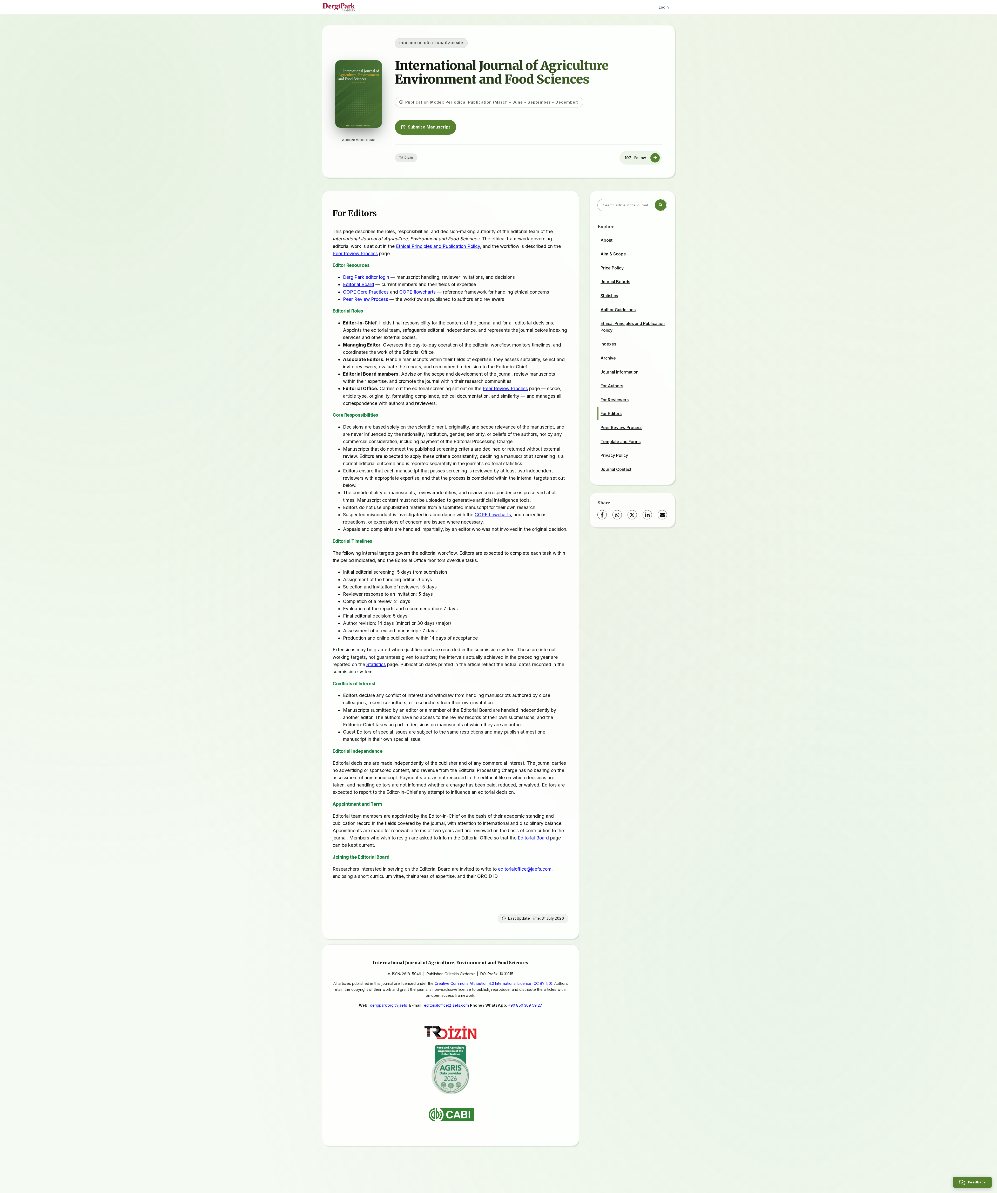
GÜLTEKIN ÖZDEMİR (443, 43)
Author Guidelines (618, 309)
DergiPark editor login (366, 277)
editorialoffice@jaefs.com (524, 869)
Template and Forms (621, 441)
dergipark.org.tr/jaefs (388, 1005)
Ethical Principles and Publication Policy (438, 246)
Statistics (376, 664)
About (606, 240)
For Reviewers (615, 399)
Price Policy (612, 267)
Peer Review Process (355, 253)
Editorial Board (358, 284)
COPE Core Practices (366, 292)
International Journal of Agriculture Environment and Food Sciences (502, 72)
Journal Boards (615, 281)
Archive (608, 358)
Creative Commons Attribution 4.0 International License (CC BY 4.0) (494, 983)
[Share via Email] (662, 514)
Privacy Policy (614, 455)
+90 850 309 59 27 (525, 1005)
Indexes (608, 344)
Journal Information (619, 372)
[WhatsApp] (617, 514)
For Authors (612, 385)
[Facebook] (602, 514)
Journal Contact (616, 469)
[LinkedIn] (647, 514)
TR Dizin (406, 157)
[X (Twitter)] (632, 514)
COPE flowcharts (417, 292)
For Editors (611, 413)
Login (664, 7)
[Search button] (660, 205)
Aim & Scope (613, 253)
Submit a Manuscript (429, 127)
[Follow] (655, 157)
